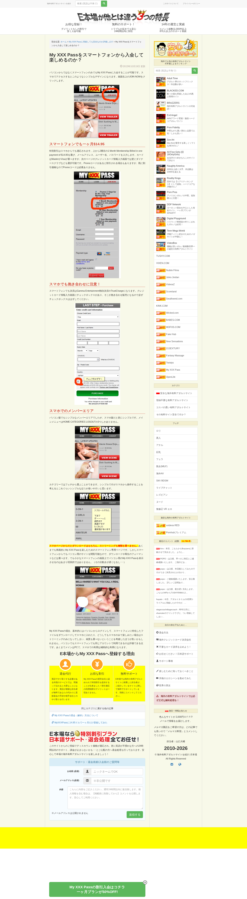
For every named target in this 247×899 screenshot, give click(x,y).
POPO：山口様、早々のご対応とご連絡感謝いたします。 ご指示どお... (175, 560)
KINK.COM (162, 306)
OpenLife (170, 377)
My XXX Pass (173, 370)
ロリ (158, 431)
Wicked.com (172, 313)
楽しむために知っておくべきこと (176, 671)
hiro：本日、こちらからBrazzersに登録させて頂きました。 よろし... (175, 550)
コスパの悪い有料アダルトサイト (173, 407)
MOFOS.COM (173, 327)
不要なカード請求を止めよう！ (175, 647)
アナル (159, 445)
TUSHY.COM (163, 256)
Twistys (170, 362)
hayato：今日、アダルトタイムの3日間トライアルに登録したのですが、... (175, 601)
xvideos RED (173, 525)
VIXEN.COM (162, 263)
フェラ (159, 459)
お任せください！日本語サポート (176, 654)
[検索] (104, 4)
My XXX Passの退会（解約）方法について (76, 715)
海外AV (160, 473)
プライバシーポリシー (191, 4)
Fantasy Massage (175, 355)
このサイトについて (171, 4)
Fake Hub (171, 334)
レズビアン (162, 495)
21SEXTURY (173, 348)
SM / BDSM (162, 480)
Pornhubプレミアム (176, 532)
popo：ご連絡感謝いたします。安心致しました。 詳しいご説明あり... (175, 581)
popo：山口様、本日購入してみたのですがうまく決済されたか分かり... (175, 571)
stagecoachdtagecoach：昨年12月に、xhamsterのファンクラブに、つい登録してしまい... (175, 613)
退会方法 (163, 632)
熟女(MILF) (161, 466)
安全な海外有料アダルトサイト (176, 393)
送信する (135, 814)
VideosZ (170, 284)
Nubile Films (172, 270)
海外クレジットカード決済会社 (175, 640)
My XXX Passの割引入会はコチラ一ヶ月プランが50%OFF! (97, 889)
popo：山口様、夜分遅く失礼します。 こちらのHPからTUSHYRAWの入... (175, 591)
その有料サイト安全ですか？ (171, 414)
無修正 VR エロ (164, 509)
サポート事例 (166, 661)
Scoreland (171, 291)
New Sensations (174, 341)
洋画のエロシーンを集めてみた (175, 678)
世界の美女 (165, 685)
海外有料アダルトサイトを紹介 (59, 4)
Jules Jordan (172, 277)
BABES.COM (173, 320)
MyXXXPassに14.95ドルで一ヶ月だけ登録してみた (80, 722)
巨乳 (158, 452)
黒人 (158, 438)
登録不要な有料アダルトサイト (172, 400)
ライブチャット (164, 488)
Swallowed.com (174, 298)
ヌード (159, 502)
